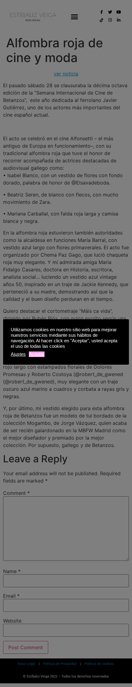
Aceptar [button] (37, 354)
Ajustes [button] (18, 354)
